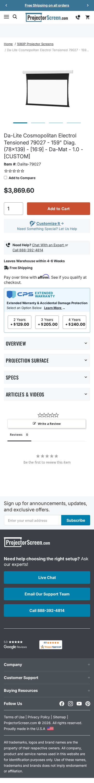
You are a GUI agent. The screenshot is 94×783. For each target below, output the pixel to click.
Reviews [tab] (16, 434)
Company (13, 664)
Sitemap (59, 717)
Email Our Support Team (47, 594)
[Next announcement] (87, 5)
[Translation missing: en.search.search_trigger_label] (15, 17)
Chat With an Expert (48, 245)
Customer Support (21, 677)
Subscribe (76, 520)
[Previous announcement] (6, 5)
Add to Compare (21, 178)
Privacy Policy (39, 717)
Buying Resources (21, 690)
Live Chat (47, 577)
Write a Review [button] (49, 423)
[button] (6, 16)
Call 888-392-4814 (28, 250)
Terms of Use (14, 717)
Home (8, 44)
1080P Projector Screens (35, 44)
